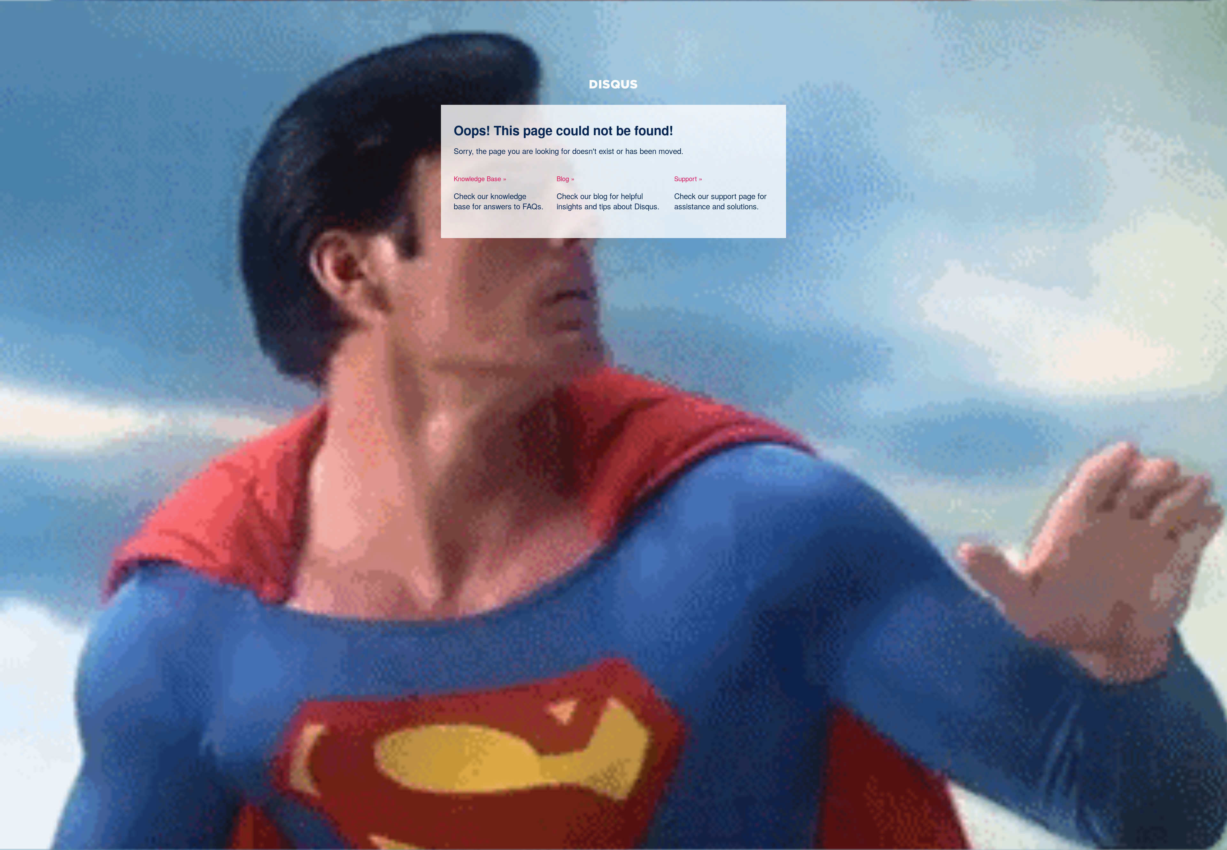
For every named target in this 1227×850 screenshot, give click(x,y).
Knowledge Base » (480, 178)
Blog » (566, 178)
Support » (688, 178)
